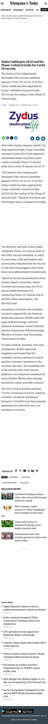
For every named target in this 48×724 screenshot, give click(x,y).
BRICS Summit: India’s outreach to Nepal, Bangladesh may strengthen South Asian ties (23, 511)
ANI (5, 105)
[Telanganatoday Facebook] (16, 471)
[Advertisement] (24, 440)
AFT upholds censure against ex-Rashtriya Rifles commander (21, 633)
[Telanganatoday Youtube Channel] (24, 471)
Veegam (34, 719)
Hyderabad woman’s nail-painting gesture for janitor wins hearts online (31, 537)
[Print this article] (43, 138)
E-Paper (44, 9)
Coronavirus (24, 482)
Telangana (18, 9)
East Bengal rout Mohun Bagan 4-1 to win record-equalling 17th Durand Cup (24, 680)
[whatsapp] (3, 138)
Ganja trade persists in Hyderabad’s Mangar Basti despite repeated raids (28, 525)
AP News (30, 9)
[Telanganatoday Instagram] (28, 471)
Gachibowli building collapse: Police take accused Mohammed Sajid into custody (31, 497)
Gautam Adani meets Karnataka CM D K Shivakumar (24, 644)
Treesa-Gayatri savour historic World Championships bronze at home (23, 655)
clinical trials (25, 477)
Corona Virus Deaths (9, 482)
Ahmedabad (13, 477)
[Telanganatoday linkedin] (32, 471)
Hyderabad (6, 9)
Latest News (7, 602)
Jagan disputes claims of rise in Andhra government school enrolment (24, 608)
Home (3, 16)
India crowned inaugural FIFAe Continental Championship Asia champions (21, 620)
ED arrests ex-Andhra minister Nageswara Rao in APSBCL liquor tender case (21, 668)
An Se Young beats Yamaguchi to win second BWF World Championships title (24, 693)
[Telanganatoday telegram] (36, 471)
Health (9, 16)
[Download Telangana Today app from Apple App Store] (32, 138)
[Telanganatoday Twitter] (20, 471)
